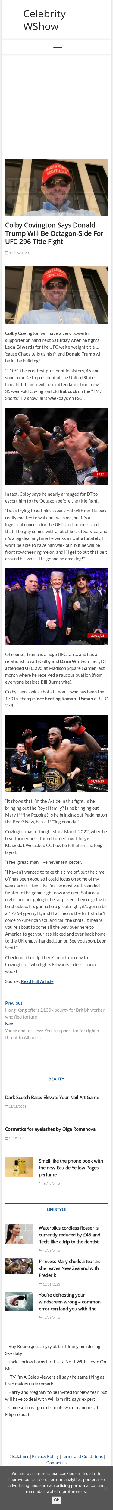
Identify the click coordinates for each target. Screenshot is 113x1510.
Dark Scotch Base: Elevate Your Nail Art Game (52, 1097)
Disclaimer (18, 1456)
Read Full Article (37, 981)
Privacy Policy (45, 1456)
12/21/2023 (51, 1251)
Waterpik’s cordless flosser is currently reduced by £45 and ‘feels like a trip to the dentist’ (69, 1235)
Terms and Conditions (82, 1456)
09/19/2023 (51, 1184)
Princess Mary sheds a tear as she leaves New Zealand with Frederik (69, 1268)
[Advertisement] (56, 99)
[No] (105, 1488)
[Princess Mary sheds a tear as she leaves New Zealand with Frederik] (19, 1266)
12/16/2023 (18, 253)
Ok (56, 1499)
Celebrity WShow (44, 19)
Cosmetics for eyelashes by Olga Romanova (50, 1129)
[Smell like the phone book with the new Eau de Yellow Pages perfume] (19, 1167)
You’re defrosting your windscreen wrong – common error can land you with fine (70, 1302)
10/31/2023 (17, 1138)
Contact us (56, 1462)
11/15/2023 (17, 1106)
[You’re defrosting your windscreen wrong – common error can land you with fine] (19, 1301)
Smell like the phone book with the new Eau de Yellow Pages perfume (71, 1167)
